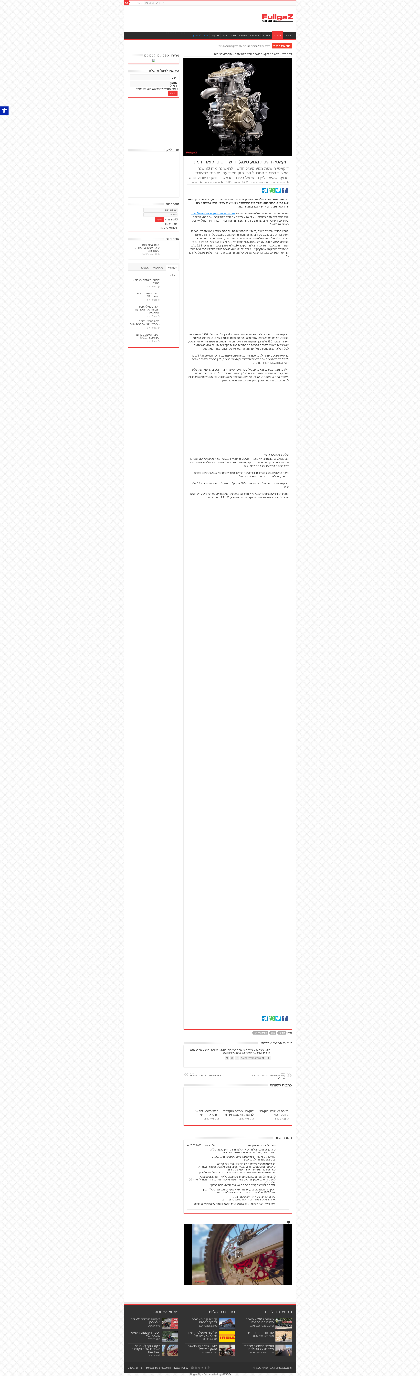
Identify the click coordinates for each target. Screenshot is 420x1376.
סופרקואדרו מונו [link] (260, 1033)
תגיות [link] (173, 274)
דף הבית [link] (289, 35)
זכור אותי (170, 219)
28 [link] (254, 1336)
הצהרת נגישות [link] (136, 1367)
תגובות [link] (145, 268)
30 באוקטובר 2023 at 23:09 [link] (201, 1145)
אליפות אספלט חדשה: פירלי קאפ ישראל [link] (202, 1334)
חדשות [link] (275, 54)
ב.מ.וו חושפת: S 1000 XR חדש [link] (205, 1074)
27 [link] (251, 1352)
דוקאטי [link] (282, 1033)
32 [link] (251, 1326)
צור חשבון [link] (171, 224)
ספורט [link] (244, 35)
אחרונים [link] (172, 268)
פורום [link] (224, 35)
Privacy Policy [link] (180, 1367)
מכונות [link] (279, 35)
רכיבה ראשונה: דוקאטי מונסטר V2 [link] (147, 295)
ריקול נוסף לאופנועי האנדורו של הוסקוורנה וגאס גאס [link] (147, 309)
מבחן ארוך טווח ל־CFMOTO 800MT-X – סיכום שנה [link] (145, 248)
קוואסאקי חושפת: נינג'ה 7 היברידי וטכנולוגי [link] (268, 1075)
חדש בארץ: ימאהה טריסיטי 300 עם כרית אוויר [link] (144, 323)
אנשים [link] (267, 35)
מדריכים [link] (256, 35)
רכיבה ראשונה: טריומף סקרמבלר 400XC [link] (147, 336)
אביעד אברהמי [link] (278, 182)
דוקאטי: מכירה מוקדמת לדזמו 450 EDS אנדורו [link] (238, 1112)
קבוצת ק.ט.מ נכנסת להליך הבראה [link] (204, 1321)
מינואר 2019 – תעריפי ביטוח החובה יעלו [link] (259, 1321)
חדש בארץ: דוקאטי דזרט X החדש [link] (206, 1112)
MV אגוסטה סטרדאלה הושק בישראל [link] (202, 1347)
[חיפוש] (126, 2)
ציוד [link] (234, 35)
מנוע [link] (273, 1033)
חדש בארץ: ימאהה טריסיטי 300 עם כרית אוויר (246, 46)
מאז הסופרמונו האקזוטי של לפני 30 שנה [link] (213, 213)
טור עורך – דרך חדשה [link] (259, 1332)
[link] (4, 110)
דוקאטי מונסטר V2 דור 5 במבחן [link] (145, 1321)
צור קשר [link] (215, 35)
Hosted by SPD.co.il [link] (158, 1367)
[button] (288, 1222)
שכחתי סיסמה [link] (169, 227)
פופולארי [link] (158, 268)
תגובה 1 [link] (194, 182)
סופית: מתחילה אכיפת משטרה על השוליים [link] (259, 1347)
